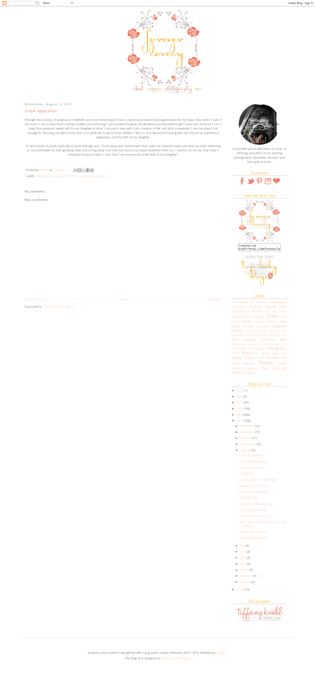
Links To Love (277, 335)
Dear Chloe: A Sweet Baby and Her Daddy (262, 524)
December (247, 426)
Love (235, 339)
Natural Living (255, 344)
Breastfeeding (240, 317)
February (246, 576)
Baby (283, 306)
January (245, 582)
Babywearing (240, 311)
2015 (239, 396)
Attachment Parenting (246, 307)
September (247, 444)
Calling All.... (246, 473)
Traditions (251, 368)
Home (124, 299)
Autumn (270, 306)
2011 (240, 421)
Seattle (265, 353)
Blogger (221, 653)
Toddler (266, 363)
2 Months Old (248, 498)
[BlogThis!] (80, 170)
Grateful (58, 176)
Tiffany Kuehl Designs (176, 658)
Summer (272, 357)
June (243, 551)
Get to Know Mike (250, 455)
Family (247, 321)
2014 (240, 402)
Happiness (279, 326)
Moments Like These (253, 486)
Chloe (272, 316)
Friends (271, 322)
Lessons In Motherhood (248, 335)
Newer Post (33, 299)
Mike (283, 339)
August (245, 450)
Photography (277, 348)
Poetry (235, 353)
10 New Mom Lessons (254, 516)
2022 (240, 390)
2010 (240, 589)
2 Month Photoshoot (253, 510)
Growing (262, 326)
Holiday (237, 330)
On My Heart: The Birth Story (258, 480)
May (243, 558)
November (247, 432)
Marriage (250, 340)
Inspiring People (267, 331)
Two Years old (274, 368)
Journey (283, 331)
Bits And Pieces (276, 311)
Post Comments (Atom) (59, 307)
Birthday (257, 311)
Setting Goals (279, 353)
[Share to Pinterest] (92, 170)
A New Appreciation (252, 532)
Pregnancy (250, 353)
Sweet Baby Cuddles (253, 538)
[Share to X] (84, 170)
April (243, 564)
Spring (236, 357)
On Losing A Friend (252, 467)
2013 (239, 409)
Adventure (262, 302)
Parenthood (256, 349)
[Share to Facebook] (88, 170)
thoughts (101, 176)
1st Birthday (239, 302)
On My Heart (272, 344)
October (246, 438)
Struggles (88, 176)
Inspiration (251, 331)
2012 (239, 415)
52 (252, 302)
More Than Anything (253, 492)
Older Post (214, 299)
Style (261, 358)
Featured (259, 321)
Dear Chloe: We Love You (256, 504)
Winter (236, 372)
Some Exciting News (253, 461)
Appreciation (44, 176)
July (243, 545)
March (244, 570)
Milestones (238, 344)
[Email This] (76, 170)
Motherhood (72, 176)
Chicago (258, 317)
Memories (268, 340)
